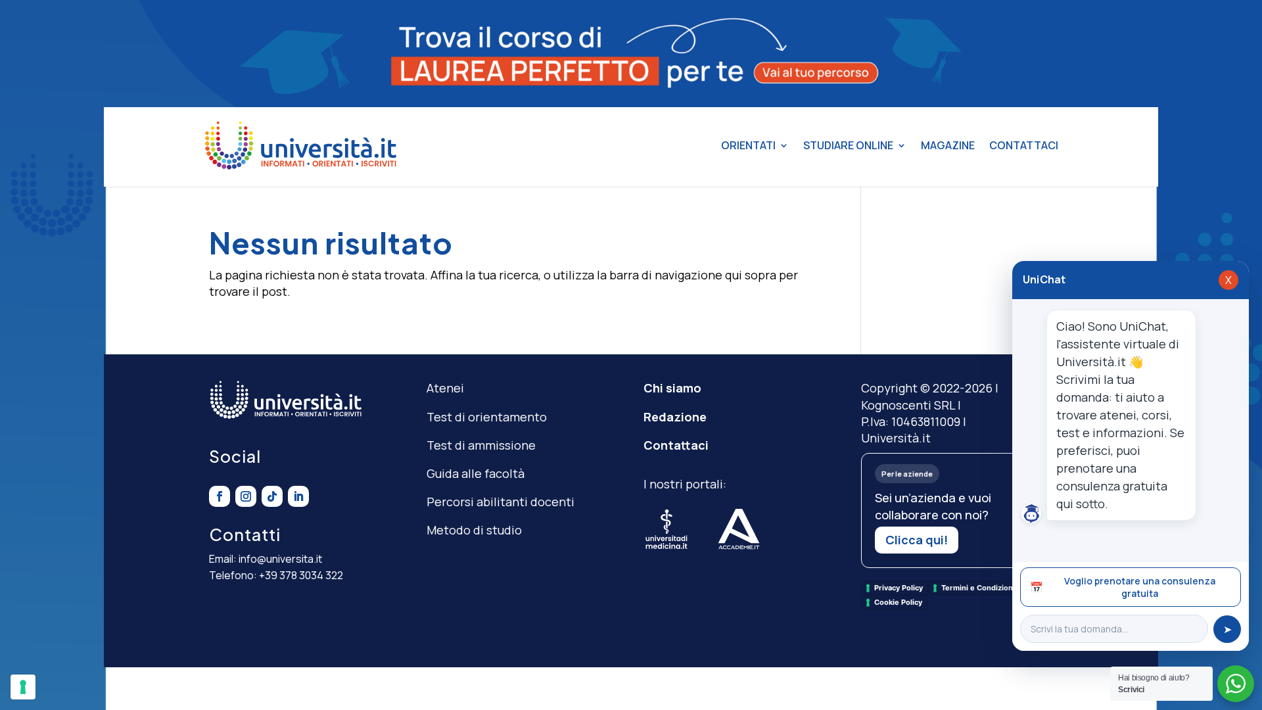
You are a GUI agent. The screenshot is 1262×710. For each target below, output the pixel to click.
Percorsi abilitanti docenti (500, 501)
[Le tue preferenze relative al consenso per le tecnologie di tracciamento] (23, 686)
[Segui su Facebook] (219, 496)
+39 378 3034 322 (301, 575)
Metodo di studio (474, 530)
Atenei (445, 388)
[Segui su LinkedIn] (298, 496)
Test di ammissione (481, 445)
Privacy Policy (898, 587)
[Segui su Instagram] (245, 496)
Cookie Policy (898, 602)
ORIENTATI (748, 145)
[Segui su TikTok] (272, 496)
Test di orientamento (487, 417)
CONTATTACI (1023, 145)
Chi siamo (672, 388)
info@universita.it (280, 559)
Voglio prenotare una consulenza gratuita (1122, 587)
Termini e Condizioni (978, 587)
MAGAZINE (948, 145)
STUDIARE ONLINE (848, 145)
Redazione (675, 417)
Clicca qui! (916, 540)
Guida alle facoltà (476, 473)
